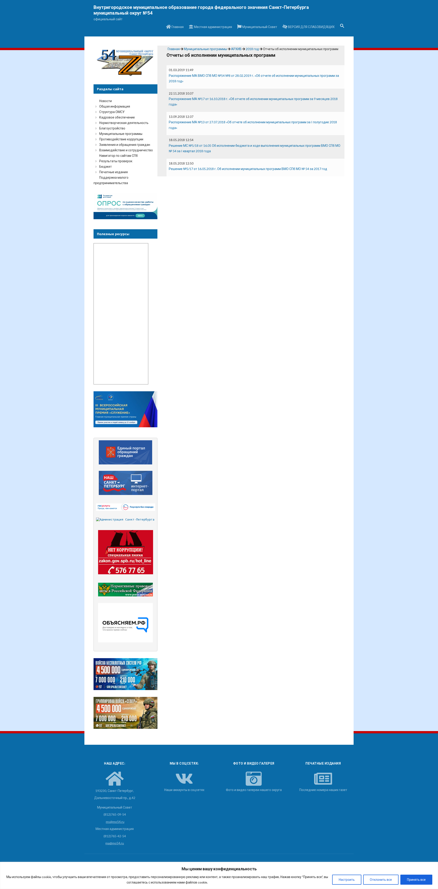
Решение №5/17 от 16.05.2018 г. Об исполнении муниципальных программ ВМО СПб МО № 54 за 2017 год (248, 169)
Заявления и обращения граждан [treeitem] (124, 145)
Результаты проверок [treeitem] (115, 161)
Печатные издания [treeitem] (113, 172)
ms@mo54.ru (115, 822)
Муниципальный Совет (259, 27)
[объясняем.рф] (125, 622)
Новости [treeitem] (105, 101)
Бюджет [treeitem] (105, 166)
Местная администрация (212, 27)
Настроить (347, 879)
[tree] (125, 142)
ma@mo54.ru (114, 843)
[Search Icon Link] (342, 27)
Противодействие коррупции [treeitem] (121, 139)
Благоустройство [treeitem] (112, 128)
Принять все (416, 879)
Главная (177, 27)
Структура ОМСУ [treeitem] (112, 112)
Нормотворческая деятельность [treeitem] (124, 123)
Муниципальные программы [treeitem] (120, 134)
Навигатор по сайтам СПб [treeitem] (118, 155)
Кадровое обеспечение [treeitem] (117, 117)
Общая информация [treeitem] (114, 106)
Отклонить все (381, 879)
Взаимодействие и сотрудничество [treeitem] (126, 150)
